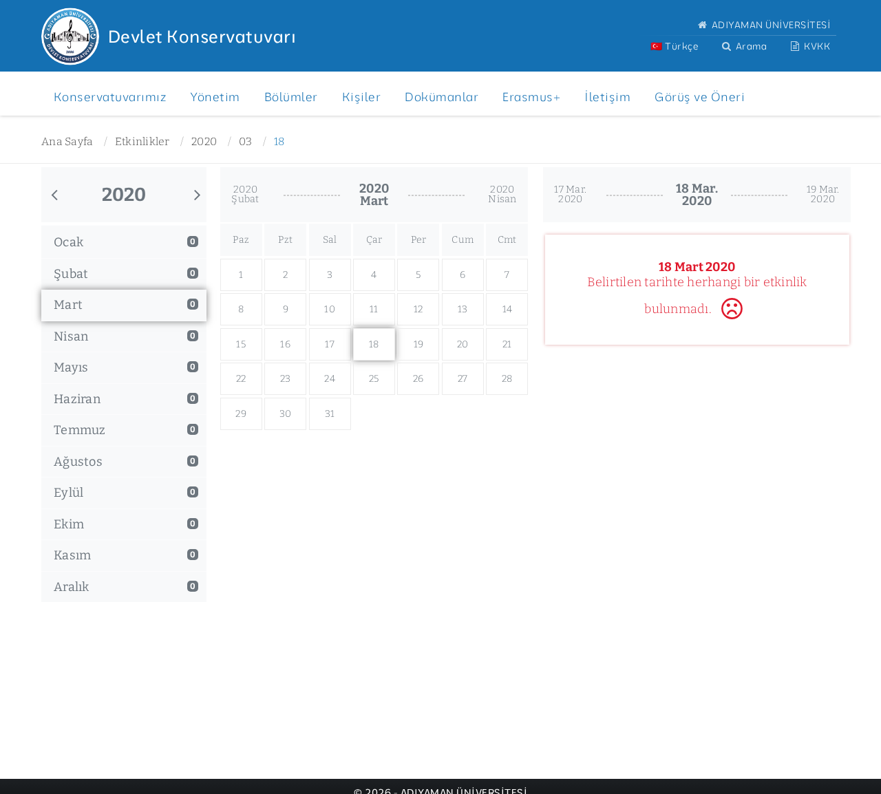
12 (418, 309)
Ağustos (124, 461)
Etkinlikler (142, 141)
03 (246, 141)
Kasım (124, 555)
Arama (750, 46)
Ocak (124, 242)
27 (463, 379)
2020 (204, 141)
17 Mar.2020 (570, 194)
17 (330, 344)
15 (241, 344)
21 (507, 344)
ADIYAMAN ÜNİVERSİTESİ (769, 24)
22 (241, 379)
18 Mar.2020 (697, 194)
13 (463, 309)
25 (374, 379)
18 (279, 141)
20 (463, 344)
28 (507, 379)
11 (374, 309)
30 (285, 414)
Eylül (124, 492)
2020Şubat (245, 194)
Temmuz (124, 430)
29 (240, 414)
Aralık (124, 586)
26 (418, 379)
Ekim (124, 524)
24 (329, 379)
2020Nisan (502, 194)
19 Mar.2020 (823, 194)
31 (330, 414)
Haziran (124, 399)
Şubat (124, 273)
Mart (124, 304)
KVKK (816, 46)
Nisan (124, 336)
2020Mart (374, 194)
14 (507, 309)
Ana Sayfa (67, 141)
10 (329, 309)
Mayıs (124, 367)
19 (419, 344)
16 (285, 344)
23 (285, 379)
